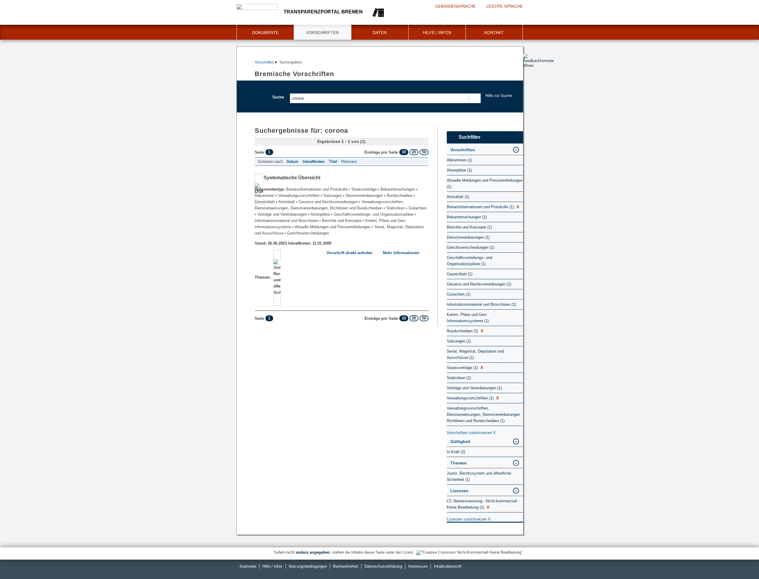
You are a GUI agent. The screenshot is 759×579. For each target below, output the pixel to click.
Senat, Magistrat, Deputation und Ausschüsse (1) (475, 354)
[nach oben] (740, 560)
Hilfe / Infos (437, 32)
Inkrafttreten (314, 161)
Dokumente (265, 32)
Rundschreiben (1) (465, 331)
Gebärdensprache (455, 6)
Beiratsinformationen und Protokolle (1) (483, 207)
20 (414, 152)
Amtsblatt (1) (458, 196)
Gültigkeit (460, 441)
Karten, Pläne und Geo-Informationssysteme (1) (468, 317)
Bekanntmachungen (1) (467, 217)
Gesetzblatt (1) (459, 274)
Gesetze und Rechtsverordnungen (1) (479, 284)
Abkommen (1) (459, 160)
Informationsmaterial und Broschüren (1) (481, 304)
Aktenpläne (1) (459, 170)
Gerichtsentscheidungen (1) (470, 247)
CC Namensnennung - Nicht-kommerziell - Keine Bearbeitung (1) (483, 504)
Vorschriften (322, 32)
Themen (458, 463)
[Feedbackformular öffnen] (529, 78)
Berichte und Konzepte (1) (469, 227)
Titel (333, 161)
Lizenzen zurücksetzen (469, 519)
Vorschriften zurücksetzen (471, 432)
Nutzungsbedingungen (308, 566)
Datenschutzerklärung (383, 566)
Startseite (247, 566)
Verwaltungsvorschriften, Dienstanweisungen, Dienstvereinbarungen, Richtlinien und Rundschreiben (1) (484, 414)
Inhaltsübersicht (447, 566)
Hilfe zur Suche (498, 95)
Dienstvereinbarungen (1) (468, 237)
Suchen (474, 98)
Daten (380, 32)
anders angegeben (313, 552)
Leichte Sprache (504, 6)
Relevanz (349, 161)
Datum (293, 161)
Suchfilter (469, 137)
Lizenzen (459, 490)
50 (424, 152)
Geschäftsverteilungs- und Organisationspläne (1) (469, 260)
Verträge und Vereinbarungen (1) (474, 388)
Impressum (418, 566)
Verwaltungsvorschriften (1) (473, 398)
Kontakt (494, 32)
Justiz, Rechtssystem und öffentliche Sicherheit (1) (479, 476)
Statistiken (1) (459, 378)
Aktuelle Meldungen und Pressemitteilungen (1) (485, 183)
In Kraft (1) (456, 452)
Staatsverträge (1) (465, 367)
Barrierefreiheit (345, 566)
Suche (278, 97)
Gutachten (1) (458, 294)
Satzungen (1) (459, 341)
